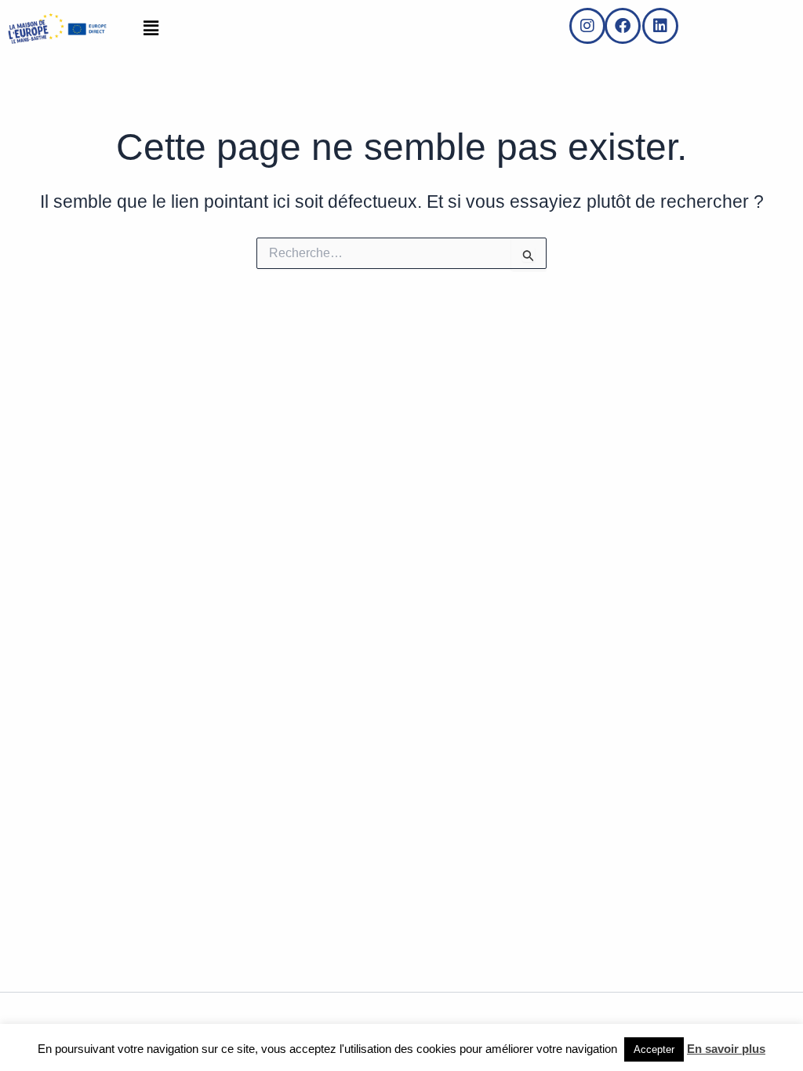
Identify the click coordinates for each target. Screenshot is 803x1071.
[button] (150, 29)
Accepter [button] (654, 1049)
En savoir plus (726, 1048)
